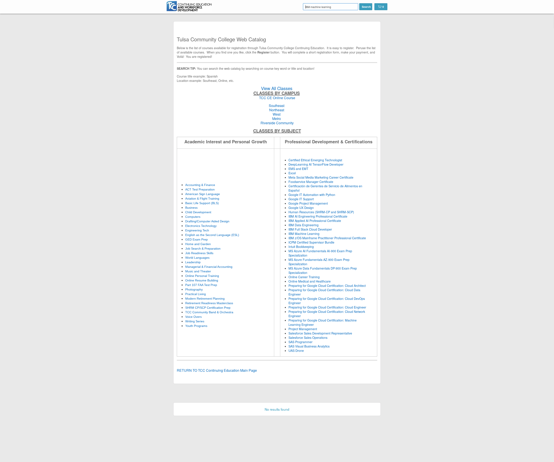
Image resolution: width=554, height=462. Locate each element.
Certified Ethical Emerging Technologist (315, 160)
